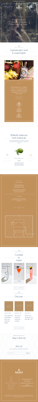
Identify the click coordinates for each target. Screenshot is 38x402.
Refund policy (11, 388)
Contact (11, 381)
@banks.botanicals (19, 335)
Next (23, 207)
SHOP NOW (19, 32)
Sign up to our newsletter (11, 383)
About (11, 377)
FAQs (11, 379)
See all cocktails (19, 287)
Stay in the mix (19, 338)
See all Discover (19, 328)
